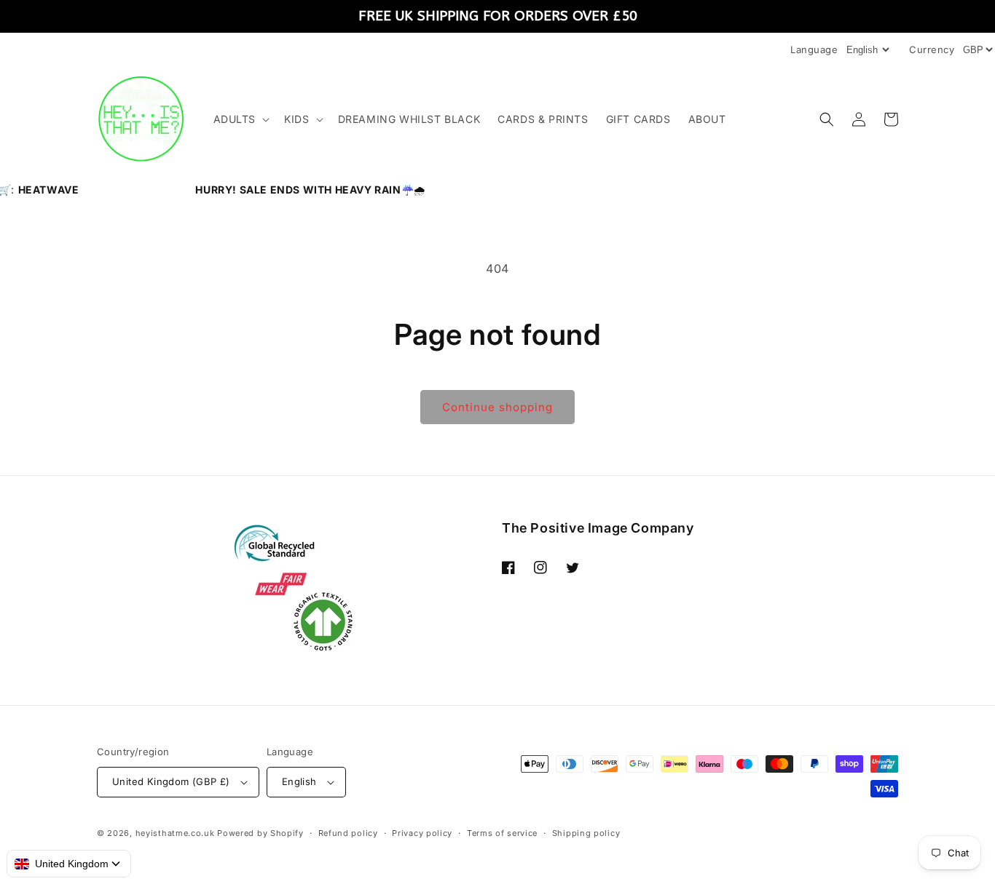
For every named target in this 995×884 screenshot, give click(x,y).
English (299, 781)
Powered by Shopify (260, 833)
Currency (931, 49)
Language (814, 49)
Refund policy (348, 833)
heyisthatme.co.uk (175, 833)
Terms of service (502, 833)
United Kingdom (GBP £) (171, 781)
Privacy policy (422, 833)
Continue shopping (497, 407)
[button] (240, 119)
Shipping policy (586, 833)
